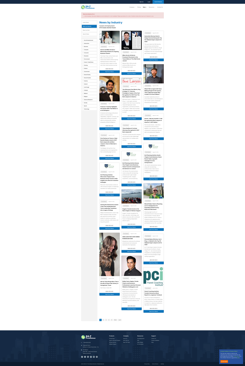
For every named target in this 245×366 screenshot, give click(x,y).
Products (111, 336)
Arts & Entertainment (88, 40)
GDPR (238, 357)
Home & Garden (87, 77)
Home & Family (87, 74)
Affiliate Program (112, 344)
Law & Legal (86, 87)
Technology (86, 109)
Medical (85, 93)
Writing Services (112, 342)
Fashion (86, 68)
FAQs (152, 342)
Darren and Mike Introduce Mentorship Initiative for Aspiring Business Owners (109, 51)
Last (120, 319)
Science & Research (88, 99)
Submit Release (158, 1)
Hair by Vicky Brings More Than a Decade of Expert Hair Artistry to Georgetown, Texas (109, 283)
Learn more (236, 356)
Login (149, 1)
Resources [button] (151, 7)
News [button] (144, 7)
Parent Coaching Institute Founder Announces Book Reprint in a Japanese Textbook (153, 293)
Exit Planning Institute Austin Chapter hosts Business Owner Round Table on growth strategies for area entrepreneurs (153, 159)
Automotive (86, 43)
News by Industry (87, 26)
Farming (86, 65)
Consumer (86, 52)
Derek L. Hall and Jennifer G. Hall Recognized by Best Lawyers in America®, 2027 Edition (153, 120)
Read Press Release (109, 71)
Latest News (86, 22)
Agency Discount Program (114, 340)
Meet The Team (126, 342)
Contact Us (160, 7)
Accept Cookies (224, 361)
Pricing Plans (112, 338)
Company (125, 336)
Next (115, 319)
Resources (140, 336)
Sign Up (141, 1)
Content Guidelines (155, 340)
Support (153, 336)
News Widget (140, 342)
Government (87, 71)
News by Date (86, 30)
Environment (87, 59)
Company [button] (131, 7)
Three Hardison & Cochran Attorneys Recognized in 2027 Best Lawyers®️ (130, 130)
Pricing (139, 7)
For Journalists (140, 344)
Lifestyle (86, 90)
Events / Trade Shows (88, 62)
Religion (86, 96)
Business (86, 46)
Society (85, 102)
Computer (86, 49)
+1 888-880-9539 (87, 342)
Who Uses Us (126, 340)
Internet (85, 84)
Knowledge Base (140, 338)
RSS (138, 340)
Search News (86, 34)
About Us (125, 338)
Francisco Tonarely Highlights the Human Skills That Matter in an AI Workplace (109, 108)
